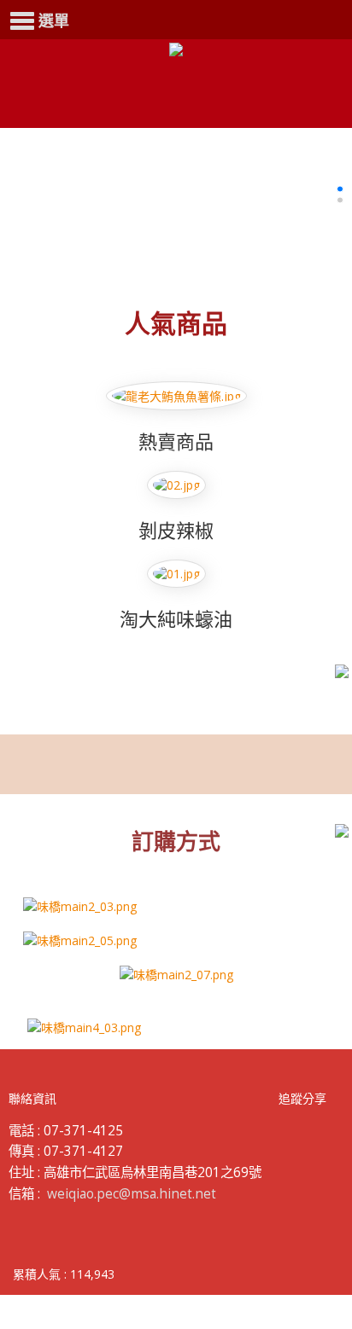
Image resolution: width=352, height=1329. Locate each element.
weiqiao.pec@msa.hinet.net (131, 1194)
